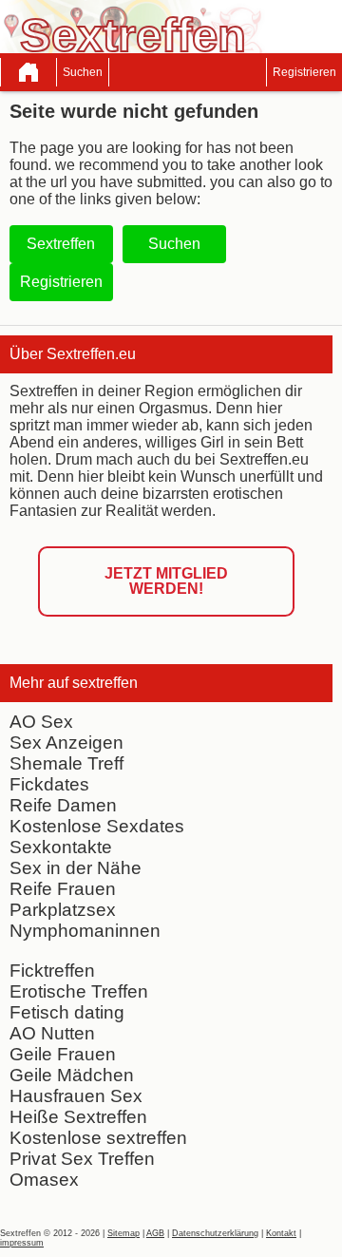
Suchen (83, 72)
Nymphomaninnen (85, 931)
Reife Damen (63, 805)
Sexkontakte (61, 847)
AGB (155, 1233)
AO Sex (41, 722)
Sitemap (123, 1233)
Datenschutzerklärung (215, 1233)
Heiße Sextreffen (78, 1117)
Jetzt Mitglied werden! (166, 581)
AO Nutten (52, 1033)
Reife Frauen (63, 889)
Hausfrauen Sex (76, 1096)
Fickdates (49, 784)
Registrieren (304, 72)
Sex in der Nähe (76, 868)
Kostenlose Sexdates (97, 826)
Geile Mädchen (72, 1075)
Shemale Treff (67, 763)
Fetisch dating (67, 1012)
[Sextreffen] (28, 72)
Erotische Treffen (79, 991)
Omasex (44, 1180)
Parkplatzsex (63, 910)
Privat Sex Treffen (82, 1159)
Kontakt (281, 1233)
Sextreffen (61, 244)
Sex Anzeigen (67, 742)
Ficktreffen (52, 971)
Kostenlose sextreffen (98, 1138)
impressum (22, 1242)
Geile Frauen (63, 1054)
